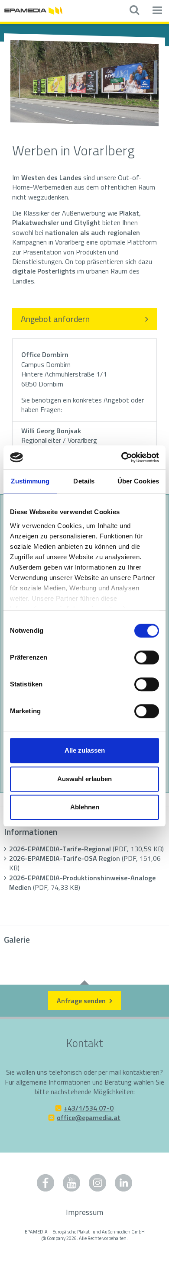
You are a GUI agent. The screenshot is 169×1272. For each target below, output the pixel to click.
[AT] (33, 9)
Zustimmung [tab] (30, 481)
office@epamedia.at (88, 1117)
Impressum (84, 1212)
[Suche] (134, 11)
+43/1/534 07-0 (89, 1108)
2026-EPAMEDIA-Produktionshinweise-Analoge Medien (82, 882)
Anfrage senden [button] (82, 1000)
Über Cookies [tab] (138, 481)
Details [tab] (83, 481)
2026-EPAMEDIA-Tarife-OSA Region (85, 863)
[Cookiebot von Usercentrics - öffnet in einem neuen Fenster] (121, 457)
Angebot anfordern (55, 318)
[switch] (146, 657)
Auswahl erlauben (84, 779)
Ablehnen (84, 807)
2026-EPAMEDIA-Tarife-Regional (86, 849)
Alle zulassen (85, 750)
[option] (84, 84)
